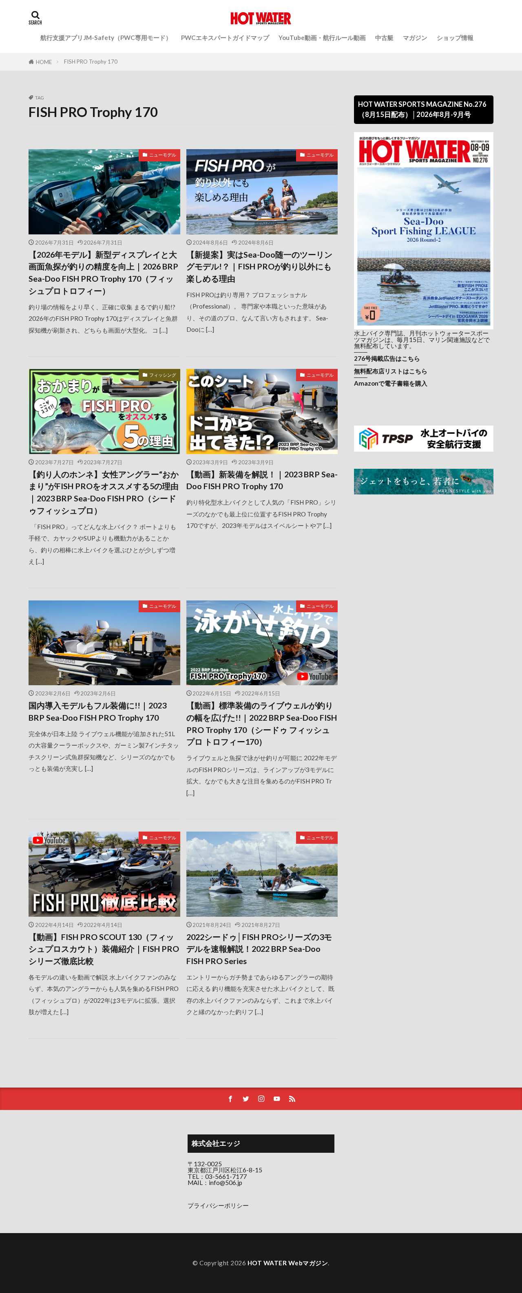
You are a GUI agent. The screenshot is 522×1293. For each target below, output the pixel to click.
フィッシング (162, 374)
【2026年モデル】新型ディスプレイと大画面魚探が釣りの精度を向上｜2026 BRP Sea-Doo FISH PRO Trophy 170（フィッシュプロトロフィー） (103, 272)
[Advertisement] (423, 568)
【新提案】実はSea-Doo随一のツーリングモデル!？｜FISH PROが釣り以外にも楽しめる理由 (259, 266)
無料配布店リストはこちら (390, 371)
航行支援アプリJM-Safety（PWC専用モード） (106, 37)
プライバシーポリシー (218, 1205)
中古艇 (384, 37)
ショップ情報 (455, 37)
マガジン (415, 37)
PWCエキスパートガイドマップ (225, 37)
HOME (44, 61)
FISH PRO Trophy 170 (90, 61)
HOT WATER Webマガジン (288, 1263)
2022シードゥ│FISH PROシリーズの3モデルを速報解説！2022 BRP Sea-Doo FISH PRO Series (259, 949)
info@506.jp (225, 1182)
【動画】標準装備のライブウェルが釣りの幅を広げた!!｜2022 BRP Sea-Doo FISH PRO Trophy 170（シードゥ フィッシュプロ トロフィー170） (261, 723)
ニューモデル (162, 154)
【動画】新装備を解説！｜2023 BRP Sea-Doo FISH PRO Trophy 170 (262, 480)
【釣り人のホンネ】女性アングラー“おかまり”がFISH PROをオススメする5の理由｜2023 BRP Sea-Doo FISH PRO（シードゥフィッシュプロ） (104, 492)
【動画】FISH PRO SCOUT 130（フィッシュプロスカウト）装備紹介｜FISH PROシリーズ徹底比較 (104, 949)
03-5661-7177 (226, 1176)
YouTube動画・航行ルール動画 (322, 37)
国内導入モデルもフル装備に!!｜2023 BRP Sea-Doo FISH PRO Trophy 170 (97, 711)
